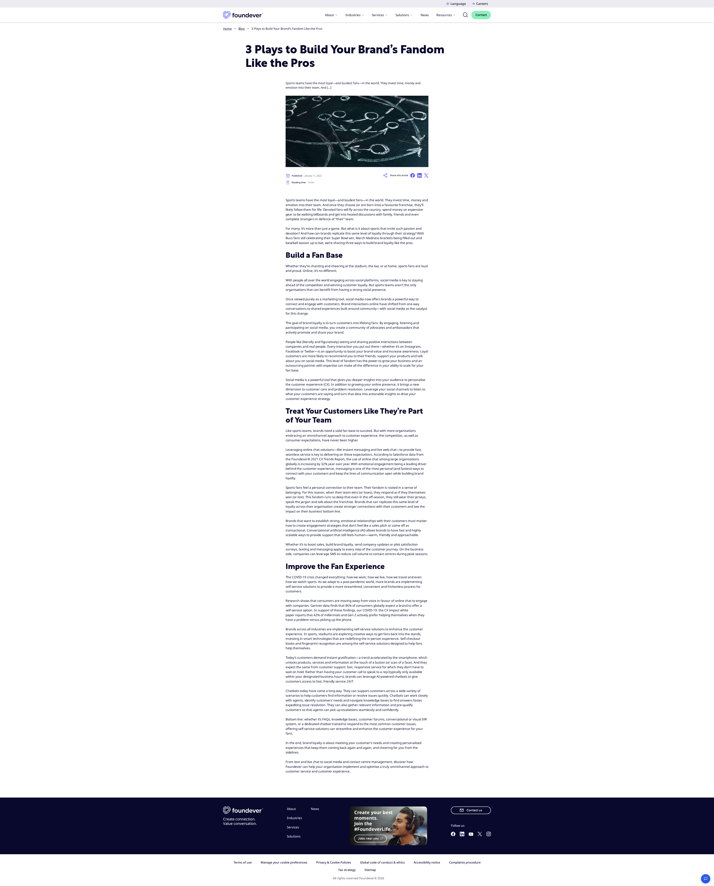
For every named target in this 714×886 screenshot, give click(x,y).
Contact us (474, 810)
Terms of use (243, 862)
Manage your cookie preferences (284, 862)
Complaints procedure (465, 862)
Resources (444, 15)
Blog (241, 29)
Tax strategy (347, 870)
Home (227, 29)
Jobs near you (368, 838)
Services (378, 15)
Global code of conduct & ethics (382, 862)
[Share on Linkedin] (419, 175)
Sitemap (370, 870)
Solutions (402, 15)
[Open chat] (705, 878)
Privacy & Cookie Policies (333, 862)
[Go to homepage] (243, 15)
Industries (353, 15)
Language (458, 3)
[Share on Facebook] (412, 175)
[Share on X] (426, 175)
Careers (482, 3)
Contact (481, 15)
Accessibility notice (427, 862)
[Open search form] (465, 15)
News (425, 15)
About (329, 15)
